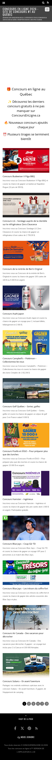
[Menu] (3, 3)
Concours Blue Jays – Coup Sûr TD (19, 543)
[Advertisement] (26, 52)
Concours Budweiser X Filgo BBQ (19, 176)
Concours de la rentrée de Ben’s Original (22, 268)
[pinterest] (29, 728)
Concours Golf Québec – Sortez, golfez (21, 406)
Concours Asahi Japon (13, 313)
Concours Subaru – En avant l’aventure (21, 681)
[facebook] (15, 728)
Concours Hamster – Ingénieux (18, 499)
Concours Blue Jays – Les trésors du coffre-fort (25, 588)
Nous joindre (27, 737)
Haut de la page (26, 719)
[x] (22, 728)
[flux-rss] (36, 728)
